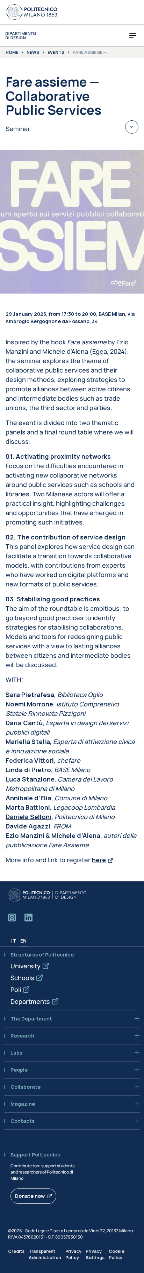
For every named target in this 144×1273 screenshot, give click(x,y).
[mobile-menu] (132, 35)
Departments (30, 1001)
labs (16, 1053)
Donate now (30, 1196)
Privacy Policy (73, 1254)
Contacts (22, 1121)
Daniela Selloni (28, 816)
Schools (22, 978)
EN (23, 940)
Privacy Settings (95, 1254)
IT (13, 940)
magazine (22, 1104)
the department (31, 1019)
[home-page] (21, 36)
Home (12, 52)
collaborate (25, 1087)
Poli (15, 989)
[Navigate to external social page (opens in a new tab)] (12, 917)
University (25, 966)
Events (56, 52)
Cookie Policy (116, 1254)
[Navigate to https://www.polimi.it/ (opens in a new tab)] (32, 12)
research (22, 1036)
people (19, 1070)
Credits (16, 1251)
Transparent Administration (45, 1254)
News (33, 52)
